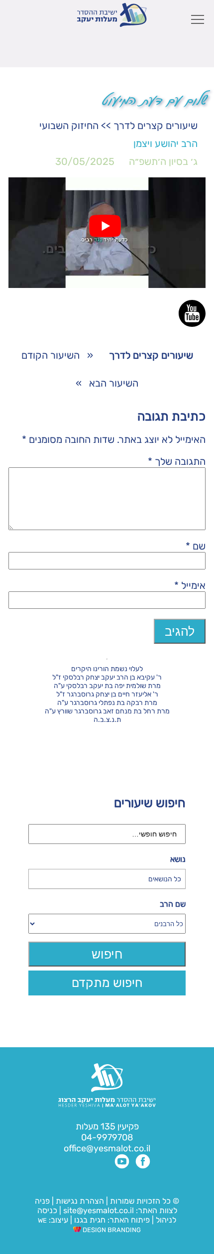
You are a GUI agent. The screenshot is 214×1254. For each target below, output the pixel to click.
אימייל (190, 585)
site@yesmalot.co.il (98, 1210)
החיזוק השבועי (69, 126)
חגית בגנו (89, 1220)
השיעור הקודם (50, 355)
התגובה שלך (177, 461)
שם (196, 546)
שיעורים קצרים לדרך (155, 126)
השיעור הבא (113, 383)
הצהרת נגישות (80, 1201)
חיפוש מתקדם (107, 982)
